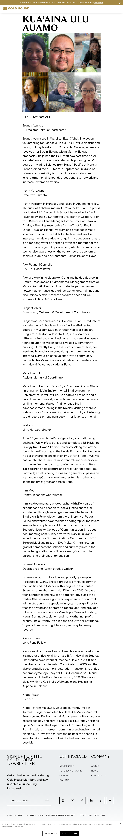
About (95, 766)
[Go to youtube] (110, 800)
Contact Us (98, 775)
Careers (64, 775)
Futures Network (70, 770)
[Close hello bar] (119, 3)
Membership (66, 766)
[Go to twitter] (72, 800)
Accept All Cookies (69, 833)
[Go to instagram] (63, 800)
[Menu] (119, 8)
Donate (64, 780)
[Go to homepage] (16, 8)
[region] (61, 829)
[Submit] (47, 800)
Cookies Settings (50, 833)
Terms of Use (99, 815)
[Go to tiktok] (100, 800)
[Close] (120, 823)
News (94, 770)
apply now (98, 2)
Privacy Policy (86, 815)
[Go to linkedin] (91, 800)
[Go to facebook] (82, 800)
